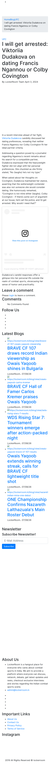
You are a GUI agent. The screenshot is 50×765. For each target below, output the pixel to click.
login (11, 295)
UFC (17, 19)
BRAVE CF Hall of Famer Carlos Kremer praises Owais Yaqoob (24, 394)
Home (7, 19)
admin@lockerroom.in (18, 690)
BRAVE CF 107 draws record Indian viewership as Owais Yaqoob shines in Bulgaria (27, 358)
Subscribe (9, 546)
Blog (12, 19)
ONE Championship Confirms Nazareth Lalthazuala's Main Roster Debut (27, 507)
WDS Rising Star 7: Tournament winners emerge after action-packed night (27, 428)
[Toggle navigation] (6, 12)
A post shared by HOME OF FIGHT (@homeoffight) (26, 269)
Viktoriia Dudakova (11, 138)
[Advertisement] (25, 108)
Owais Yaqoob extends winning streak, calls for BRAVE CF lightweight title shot (24, 468)
